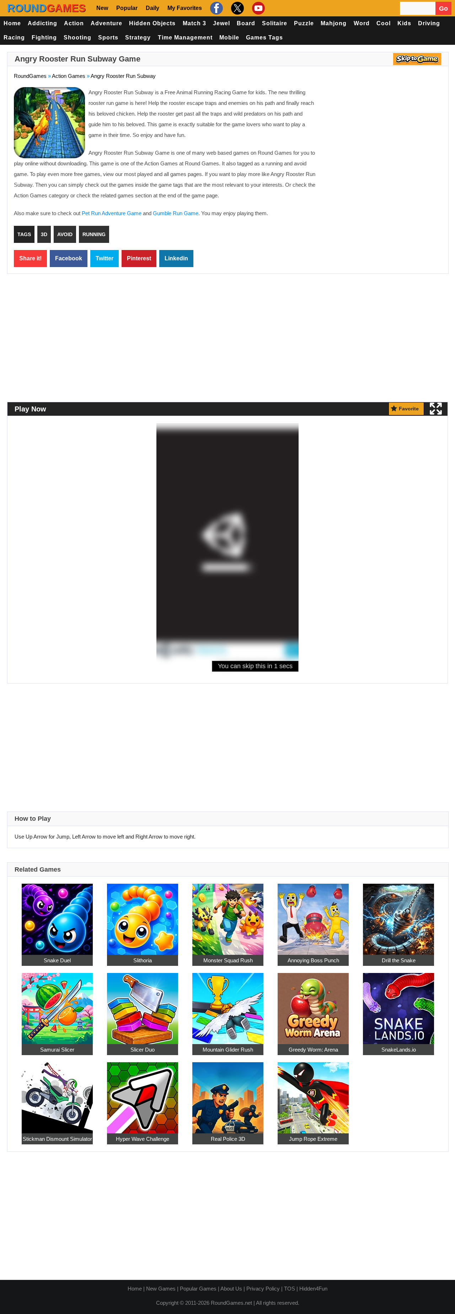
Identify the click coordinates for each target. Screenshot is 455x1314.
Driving (429, 23)
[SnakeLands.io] (398, 1004)
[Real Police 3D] (227, 1094)
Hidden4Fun (313, 1289)
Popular (127, 8)
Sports (108, 37)
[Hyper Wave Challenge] (142, 1094)
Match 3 (194, 23)
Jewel (221, 23)
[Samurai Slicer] (57, 1004)
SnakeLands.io (398, 1050)
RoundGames (30, 76)
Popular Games (198, 1289)
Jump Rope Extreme (313, 1139)
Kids (404, 23)
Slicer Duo (142, 1050)
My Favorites (184, 8)
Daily (152, 8)
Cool (383, 23)
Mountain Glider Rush (228, 1050)
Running (94, 234)
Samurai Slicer (57, 1050)
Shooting (77, 37)
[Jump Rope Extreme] (313, 1094)
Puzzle (304, 23)
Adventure (106, 23)
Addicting (42, 23)
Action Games (68, 76)
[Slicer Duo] (142, 1004)
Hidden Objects (152, 23)
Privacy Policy (263, 1289)
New (102, 8)
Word (362, 23)
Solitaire (274, 23)
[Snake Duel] (57, 915)
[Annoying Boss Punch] (313, 915)
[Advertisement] (382, 138)
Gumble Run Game (175, 213)
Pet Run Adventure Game (111, 213)
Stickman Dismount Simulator (57, 1139)
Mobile (229, 37)
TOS (289, 1289)
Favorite (409, 408)
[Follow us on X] (236, 8)
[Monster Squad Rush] (227, 915)
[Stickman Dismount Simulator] (57, 1094)
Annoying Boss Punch (313, 960)
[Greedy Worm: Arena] (313, 1004)
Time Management (185, 37)
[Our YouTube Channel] (257, 8)
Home (12, 23)
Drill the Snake (399, 960)
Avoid (65, 234)
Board (246, 23)
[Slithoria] (142, 915)
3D (44, 234)
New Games (161, 1289)
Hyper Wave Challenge (142, 1139)
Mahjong (334, 23)
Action (74, 23)
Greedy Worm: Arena (313, 1050)
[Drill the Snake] (398, 915)
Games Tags (264, 37)
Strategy (138, 37)
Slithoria (142, 960)
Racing (14, 37)
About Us (231, 1289)
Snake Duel (57, 960)
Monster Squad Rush (228, 960)
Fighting (44, 37)
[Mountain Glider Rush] (227, 1004)
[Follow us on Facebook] (215, 8)
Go (443, 8)
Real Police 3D (228, 1139)
